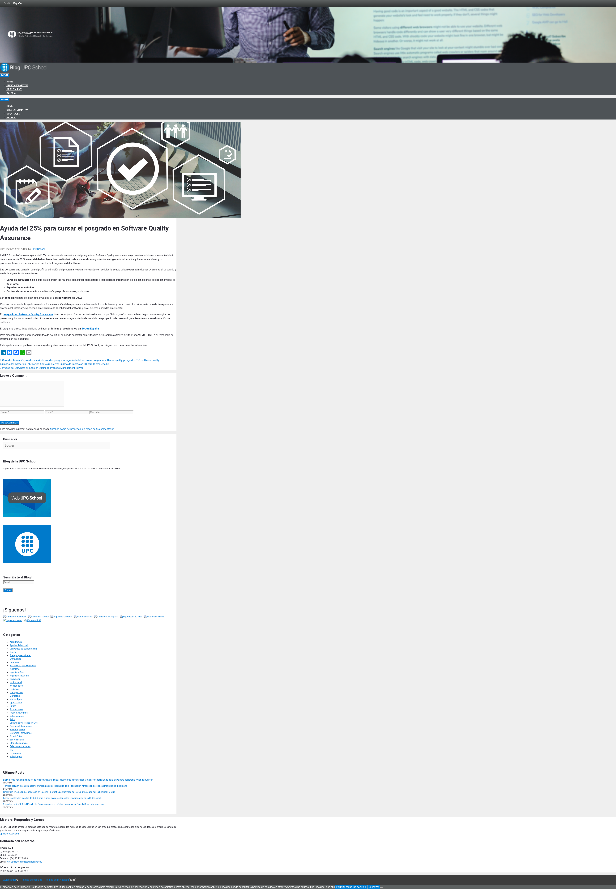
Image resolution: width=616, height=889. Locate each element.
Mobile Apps (16, 699)
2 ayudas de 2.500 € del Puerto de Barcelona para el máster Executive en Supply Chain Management (53, 804)
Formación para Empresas (23, 665)
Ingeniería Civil (17, 672)
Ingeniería (15, 669)
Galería (11, 93)
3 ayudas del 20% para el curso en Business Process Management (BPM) (41, 367)
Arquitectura (16, 642)
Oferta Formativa (17, 85)
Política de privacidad (57, 879)
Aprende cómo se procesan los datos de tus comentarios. (82, 429)
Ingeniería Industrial (19, 675)
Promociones (16, 709)
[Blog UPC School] (24, 71)
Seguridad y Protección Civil (24, 723)
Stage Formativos (19, 743)
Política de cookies (31, 879)
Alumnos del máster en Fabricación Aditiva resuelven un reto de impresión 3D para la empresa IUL (55, 364)
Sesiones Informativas (21, 726)
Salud (12, 719)
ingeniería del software (79, 360)
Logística (14, 689)
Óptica (13, 706)
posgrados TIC (131, 360)
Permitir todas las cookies (351, 887)
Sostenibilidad (17, 739)
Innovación (15, 679)
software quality (150, 360)
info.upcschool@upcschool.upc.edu (24, 861)
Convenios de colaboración (23, 648)
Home (9, 81)
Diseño (13, 652)
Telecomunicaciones (20, 746)
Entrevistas (15, 659)
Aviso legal (9, 879)
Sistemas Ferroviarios (21, 733)
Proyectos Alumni (19, 712)
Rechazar (373, 887)
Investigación (16, 685)
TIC (2, 360)
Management (16, 692)
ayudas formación (14, 360)
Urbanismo (15, 753)
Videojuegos (16, 756)
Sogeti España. (90, 328)
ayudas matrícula (35, 360)
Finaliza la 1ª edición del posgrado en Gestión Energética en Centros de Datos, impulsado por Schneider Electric (59, 792)
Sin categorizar (17, 729)
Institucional (16, 682)
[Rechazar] (381, 887)
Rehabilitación (17, 716)
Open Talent (14, 89)
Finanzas (14, 662)
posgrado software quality (107, 360)
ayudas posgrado (55, 360)
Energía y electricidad (20, 655)
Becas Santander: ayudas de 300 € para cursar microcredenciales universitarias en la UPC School (52, 798)
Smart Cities (16, 736)
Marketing (15, 696)
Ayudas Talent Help (19, 645)
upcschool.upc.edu (9, 833)
